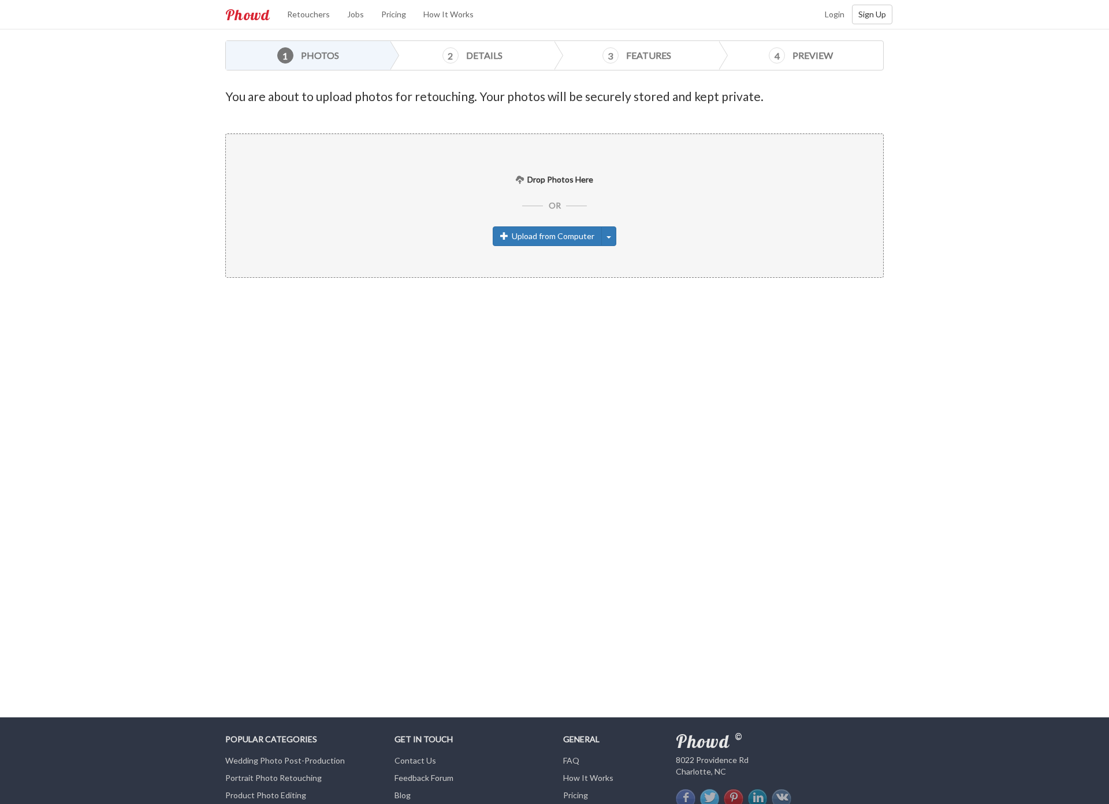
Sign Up (872, 14)
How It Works (448, 14)
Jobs (355, 14)
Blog (403, 795)
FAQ (571, 760)
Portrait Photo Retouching (273, 778)
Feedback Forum (424, 778)
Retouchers (308, 14)
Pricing (393, 14)
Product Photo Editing (265, 795)
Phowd (247, 14)
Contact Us (415, 760)
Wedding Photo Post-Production (285, 760)
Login (834, 14)
